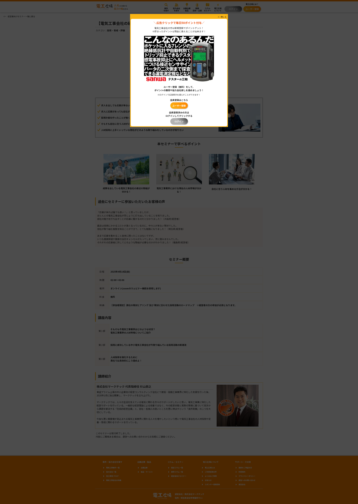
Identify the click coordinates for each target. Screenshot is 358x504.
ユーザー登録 (179, 105)
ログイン (179, 121)
